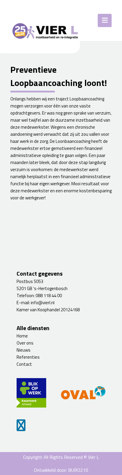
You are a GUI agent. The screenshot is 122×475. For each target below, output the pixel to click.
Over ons (25, 343)
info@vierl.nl (42, 302)
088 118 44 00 (49, 295)
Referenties (28, 357)
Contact (24, 364)
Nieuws (23, 350)
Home (22, 335)
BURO (78, 470)
